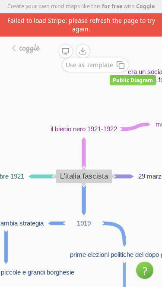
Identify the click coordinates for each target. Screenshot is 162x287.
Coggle (145, 6)
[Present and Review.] (66, 52)
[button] (144, 270)
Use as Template (89, 65)
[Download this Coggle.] (83, 51)
